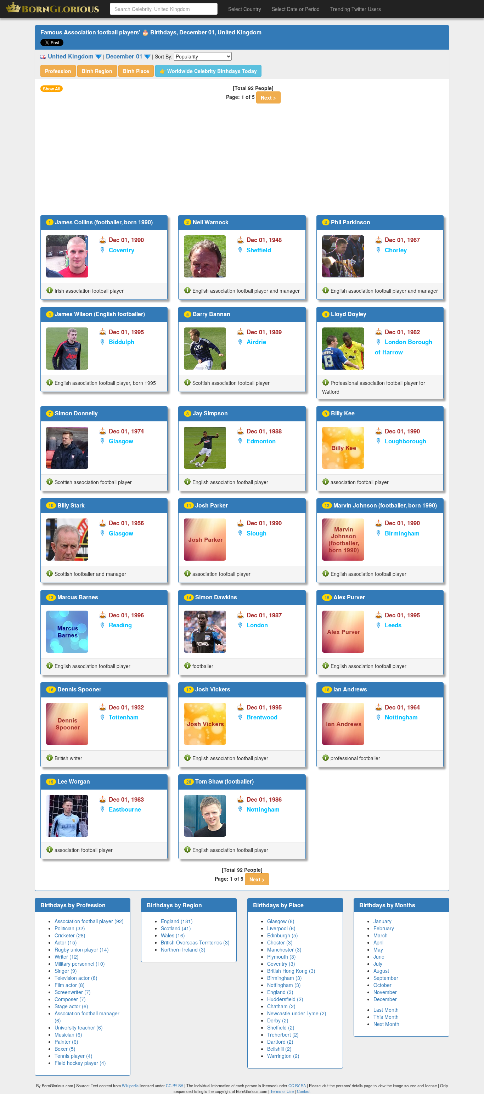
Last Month (386, 1009)
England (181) (177, 921)
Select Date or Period (296, 8)
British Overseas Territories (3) (195, 942)
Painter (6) (66, 1041)
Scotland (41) (176, 928)
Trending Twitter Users (355, 8)
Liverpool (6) (281, 928)
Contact (303, 1091)
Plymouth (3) (281, 956)
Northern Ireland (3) (183, 949)
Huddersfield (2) (285, 999)
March (380, 935)
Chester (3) (280, 942)
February (383, 928)
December (385, 999)
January (382, 921)
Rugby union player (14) (82, 949)
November (385, 991)
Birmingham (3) (284, 977)
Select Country (244, 8)
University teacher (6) (79, 1027)
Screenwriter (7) (73, 991)
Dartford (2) (280, 1041)
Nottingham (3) (284, 984)
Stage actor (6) (71, 1006)
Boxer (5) (65, 1048)
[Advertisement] (242, 162)
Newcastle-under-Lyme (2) (296, 1013)
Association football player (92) (89, 921)
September (385, 977)
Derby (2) (277, 1020)
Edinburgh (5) (282, 935)
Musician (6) (68, 1034)
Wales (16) (173, 935)
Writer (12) (67, 956)
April (378, 942)
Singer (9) (66, 970)
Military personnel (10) (80, 963)
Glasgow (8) (280, 921)
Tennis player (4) (73, 1055)
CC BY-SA (174, 1085)
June (378, 956)
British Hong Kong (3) (291, 970)
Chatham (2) (281, 1006)
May (378, 949)
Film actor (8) (70, 984)
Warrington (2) (283, 1055)
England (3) (280, 991)
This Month (386, 1016)
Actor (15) (66, 942)
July (377, 963)
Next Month (386, 1023)
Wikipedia (130, 1085)
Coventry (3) (281, 963)
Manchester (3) (284, 949)
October (382, 984)
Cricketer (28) (70, 935)
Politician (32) (70, 928)
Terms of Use (282, 1091)
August (381, 970)
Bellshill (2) (279, 1048)
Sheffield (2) (280, 1027)
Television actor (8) (76, 977)
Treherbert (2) (283, 1034)
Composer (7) (70, 999)
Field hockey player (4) (80, 1062)
